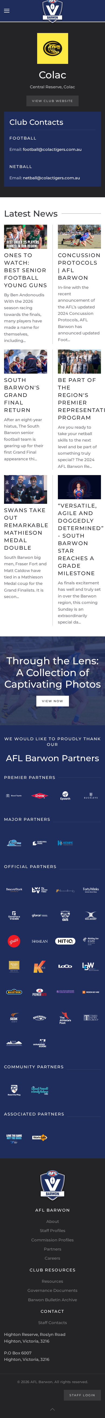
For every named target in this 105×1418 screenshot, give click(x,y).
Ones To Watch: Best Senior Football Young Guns (25, 270)
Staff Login (82, 1395)
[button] (6, 10)
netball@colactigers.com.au (51, 177)
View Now (52, 701)
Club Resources (53, 1270)
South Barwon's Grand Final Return (22, 395)
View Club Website (52, 101)
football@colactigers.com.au (52, 149)
